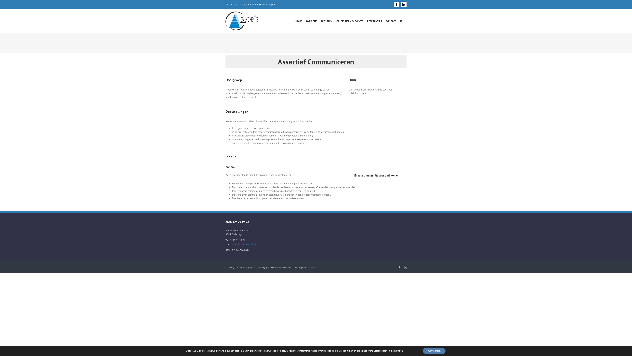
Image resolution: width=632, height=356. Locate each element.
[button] (401, 21)
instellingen (397, 350)
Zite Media (310, 267)
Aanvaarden (434, 350)
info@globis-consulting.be (261, 4)
